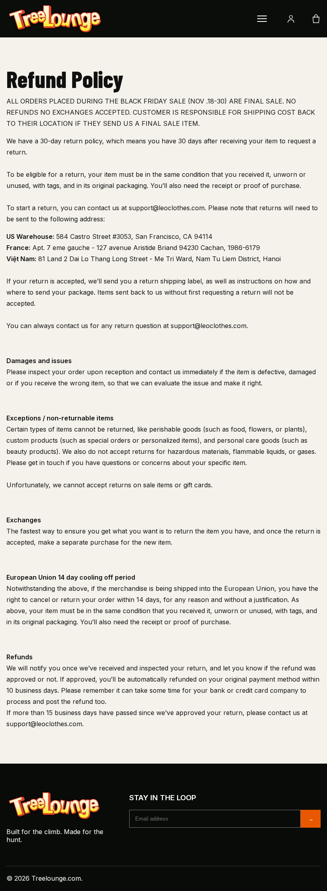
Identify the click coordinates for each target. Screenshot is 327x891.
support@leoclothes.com (167, 208)
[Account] (290, 18)
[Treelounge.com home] (122, 19)
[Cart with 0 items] (316, 18)
